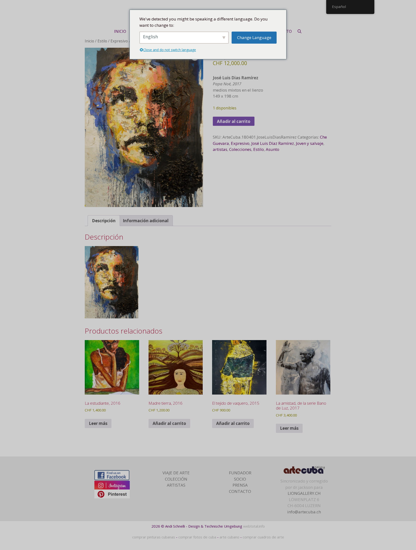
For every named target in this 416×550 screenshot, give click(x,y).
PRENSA (240, 485)
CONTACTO (240, 491)
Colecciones (240, 149)
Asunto (272, 149)
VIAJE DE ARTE (176, 473)
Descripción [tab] (104, 220)
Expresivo (119, 41)
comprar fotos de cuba (197, 537)
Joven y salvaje (309, 143)
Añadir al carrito (233, 121)
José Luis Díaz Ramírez (272, 143)
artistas (220, 149)
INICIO (120, 31)
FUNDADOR (240, 473)
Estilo (102, 41)
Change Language (254, 37)
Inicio (89, 41)
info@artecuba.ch (304, 512)
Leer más (98, 423)
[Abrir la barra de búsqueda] (299, 31)
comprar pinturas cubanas (153, 537)
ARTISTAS (176, 485)
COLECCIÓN (176, 479)
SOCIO (240, 479)
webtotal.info (254, 526)
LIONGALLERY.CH (304, 493)
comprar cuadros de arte (263, 537)
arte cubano (229, 537)
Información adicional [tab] (146, 220)
